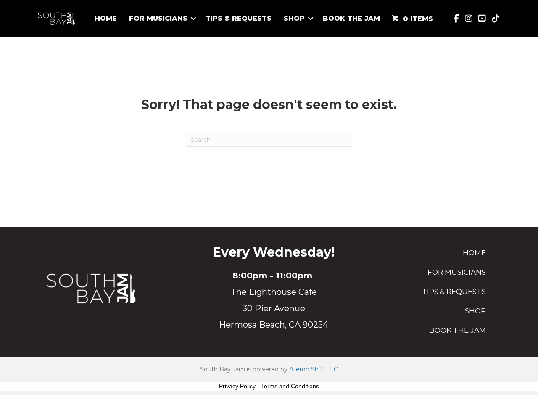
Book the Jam (351, 18)
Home (106, 18)
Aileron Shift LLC (313, 369)
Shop (294, 18)
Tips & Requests (239, 18)
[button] (193, 18)
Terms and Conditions (290, 386)
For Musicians (158, 18)
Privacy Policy (237, 386)
